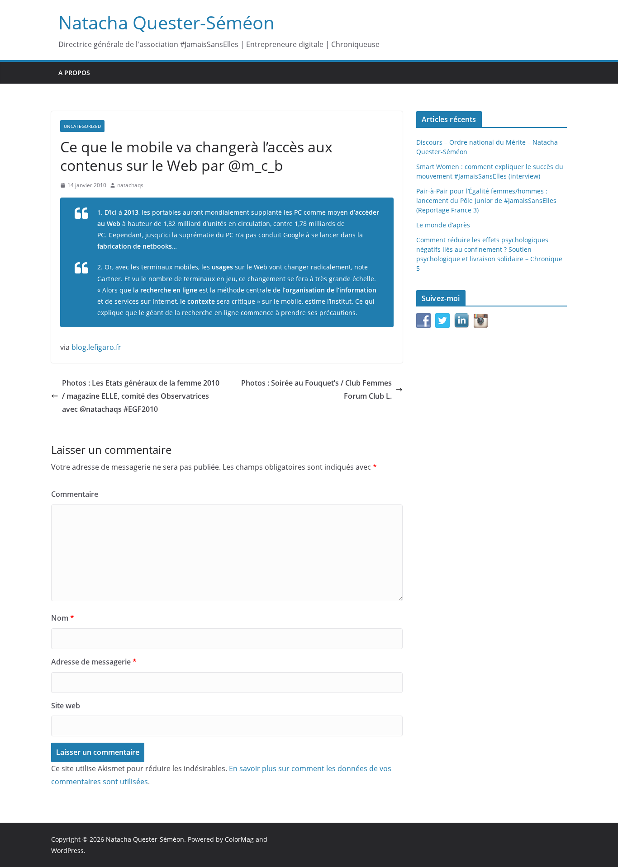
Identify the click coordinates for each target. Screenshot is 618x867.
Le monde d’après (443, 225)
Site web (65, 706)
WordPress (67, 850)
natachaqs (130, 185)
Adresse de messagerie (94, 662)
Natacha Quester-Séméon (166, 22)
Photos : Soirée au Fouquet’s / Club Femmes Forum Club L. (316, 389)
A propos (74, 72)
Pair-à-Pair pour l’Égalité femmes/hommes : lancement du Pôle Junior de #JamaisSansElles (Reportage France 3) (486, 200)
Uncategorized (82, 126)
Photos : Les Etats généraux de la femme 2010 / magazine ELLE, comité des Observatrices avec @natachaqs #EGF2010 (140, 396)
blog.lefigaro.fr (96, 347)
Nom (62, 618)
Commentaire (74, 494)
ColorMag (239, 839)
